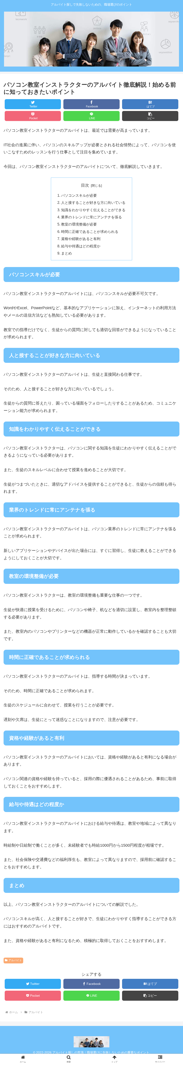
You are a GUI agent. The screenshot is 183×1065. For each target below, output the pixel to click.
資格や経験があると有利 (80, 239)
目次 (85, 185)
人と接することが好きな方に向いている (93, 202)
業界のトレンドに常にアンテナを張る (91, 217)
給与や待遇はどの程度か (80, 246)
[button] (169, 638)
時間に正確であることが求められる (89, 232)
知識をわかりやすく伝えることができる (93, 210)
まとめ (66, 253)
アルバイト (15, 960)
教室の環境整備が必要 (79, 224)
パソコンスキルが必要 (79, 195)
